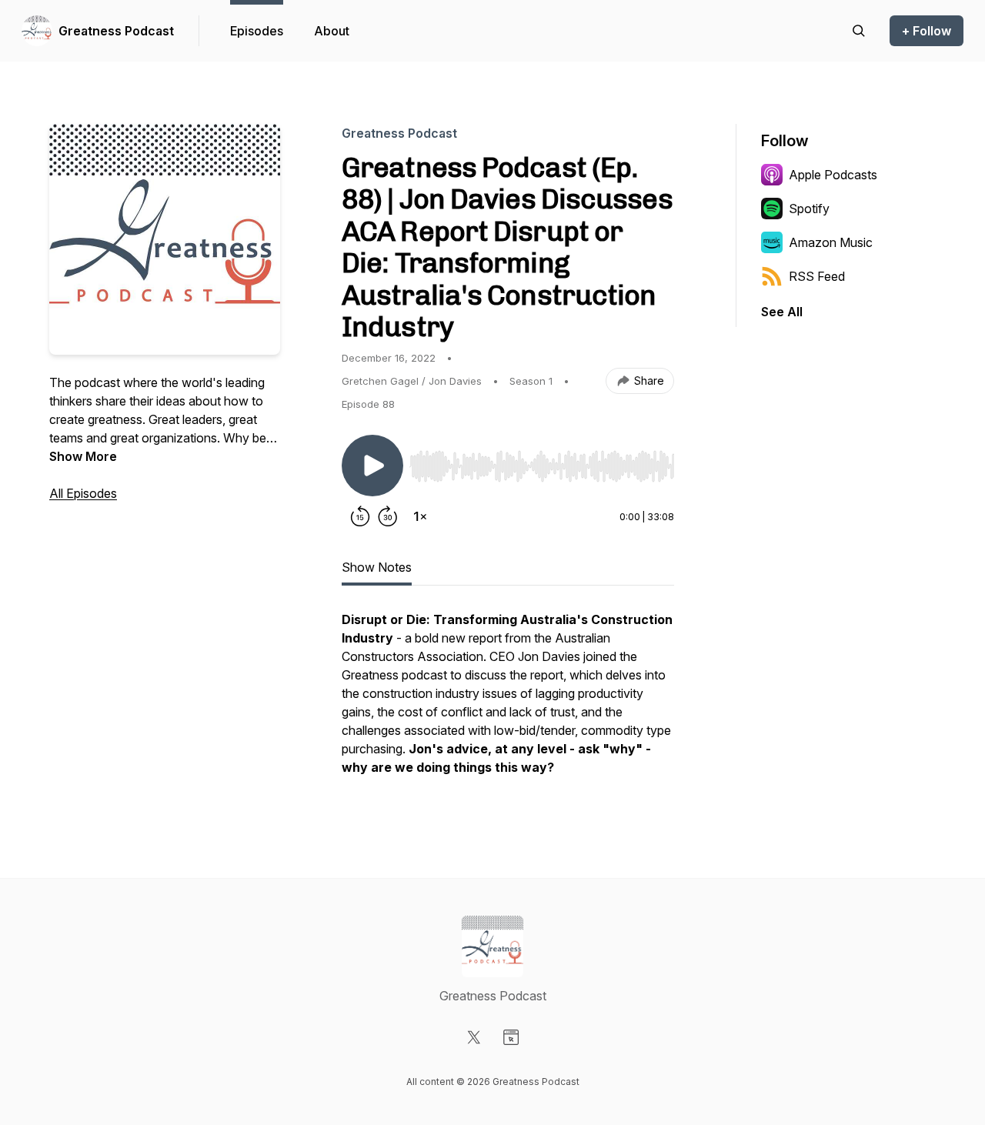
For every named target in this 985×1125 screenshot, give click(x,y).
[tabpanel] (508, 701)
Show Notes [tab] (377, 567)
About (331, 30)
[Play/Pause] (372, 465)
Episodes (256, 30)
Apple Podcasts (833, 174)
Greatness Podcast (116, 30)
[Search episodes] (859, 31)
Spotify (809, 208)
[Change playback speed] (420, 516)
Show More (83, 456)
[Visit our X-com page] (474, 1037)
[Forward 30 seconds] (388, 516)
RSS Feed (817, 276)
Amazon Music (831, 242)
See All (782, 311)
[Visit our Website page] (511, 1037)
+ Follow (926, 30)
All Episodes (83, 493)
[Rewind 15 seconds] (360, 516)
